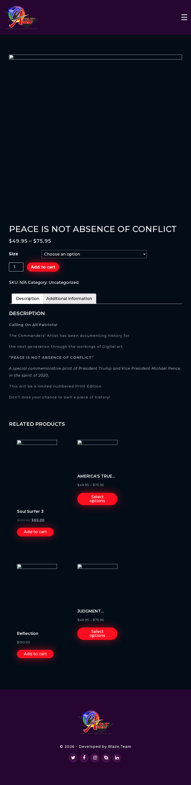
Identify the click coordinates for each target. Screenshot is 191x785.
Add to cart (43, 267)
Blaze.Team (119, 746)
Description (27, 298)
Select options (97, 498)
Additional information (69, 298)
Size (13, 254)
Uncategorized (63, 282)
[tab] (28, 299)
